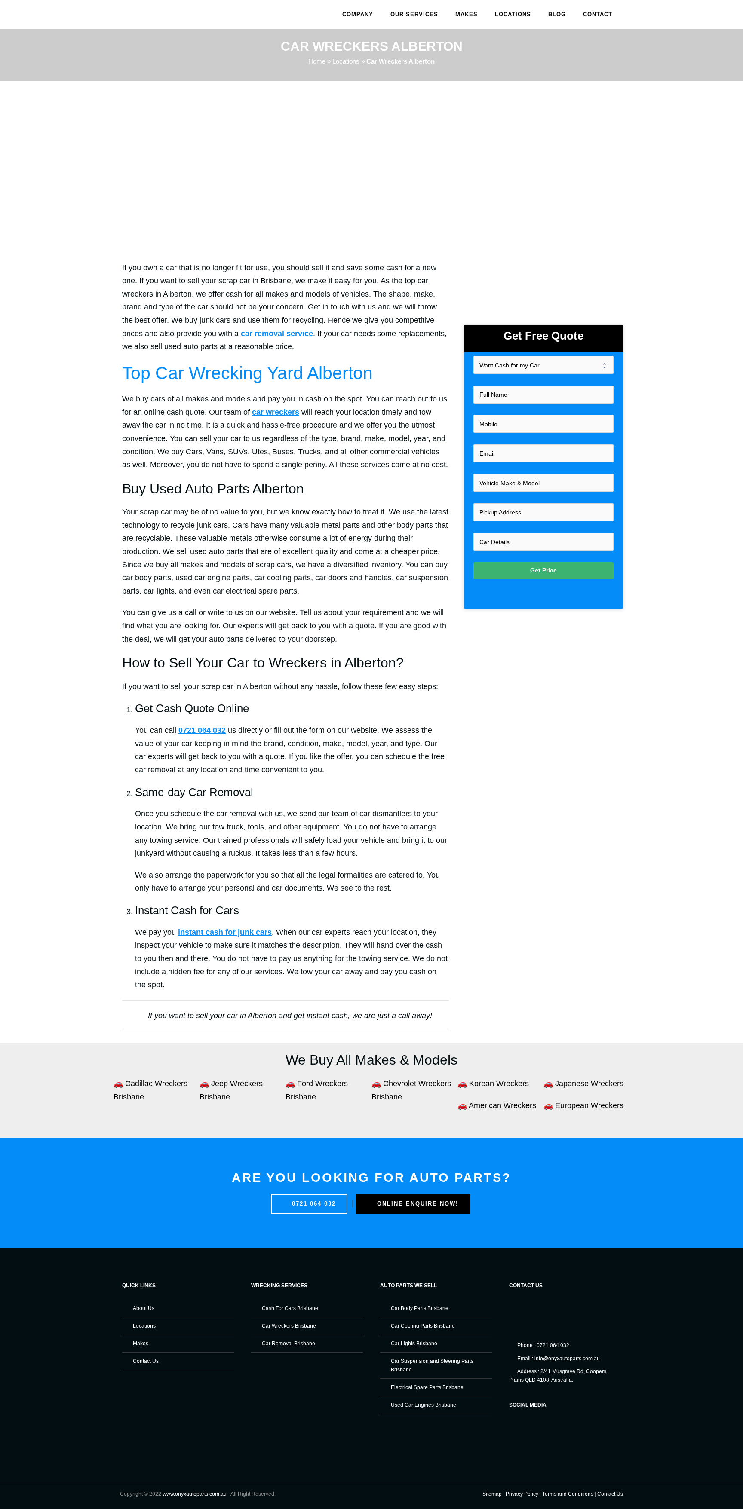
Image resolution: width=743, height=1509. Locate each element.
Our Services (414, 14)
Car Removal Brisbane (288, 1344)
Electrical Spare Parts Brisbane (427, 1387)
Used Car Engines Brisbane (423, 1405)
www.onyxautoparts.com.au (195, 1494)
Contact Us (146, 1361)
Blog (557, 14)
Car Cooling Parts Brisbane (423, 1326)
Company (357, 14)
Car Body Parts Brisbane (419, 1308)
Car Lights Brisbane (414, 1344)
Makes (466, 14)
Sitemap (492, 1494)
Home (316, 61)
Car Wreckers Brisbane (289, 1326)
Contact (597, 14)
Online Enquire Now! (416, 1203)
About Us (143, 1308)
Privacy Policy (522, 1494)
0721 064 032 (312, 1203)
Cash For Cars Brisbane (290, 1308)
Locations (513, 14)
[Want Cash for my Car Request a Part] (543, 365)
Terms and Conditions (567, 1494)
